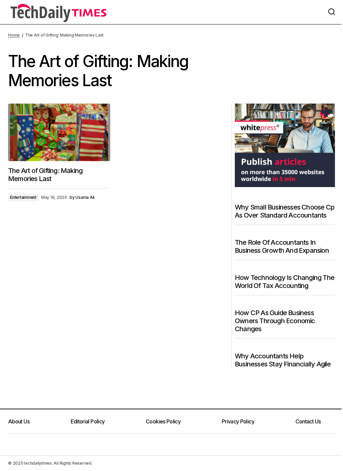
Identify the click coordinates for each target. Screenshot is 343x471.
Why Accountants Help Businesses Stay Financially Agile (283, 360)
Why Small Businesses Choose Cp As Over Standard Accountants (284, 211)
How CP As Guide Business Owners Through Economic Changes (275, 321)
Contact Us (308, 421)
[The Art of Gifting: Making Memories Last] (59, 132)
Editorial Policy (88, 421)
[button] (332, 12)
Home (14, 35)
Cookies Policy (163, 421)
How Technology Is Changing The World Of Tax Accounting (284, 282)
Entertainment (23, 197)
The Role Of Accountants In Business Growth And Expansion (282, 246)
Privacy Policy (238, 421)
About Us (18, 421)
